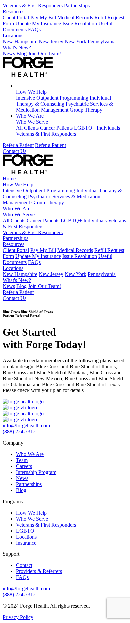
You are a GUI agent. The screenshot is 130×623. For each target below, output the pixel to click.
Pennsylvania (102, 41)
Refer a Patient (18, 145)
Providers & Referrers (39, 571)
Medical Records (75, 17)
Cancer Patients (56, 128)
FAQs (34, 29)
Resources (13, 11)
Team (22, 460)
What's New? (17, 47)
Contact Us (14, 151)
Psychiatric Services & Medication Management (64, 107)
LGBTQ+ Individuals (97, 128)
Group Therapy (86, 110)
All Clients (27, 128)
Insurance (26, 542)
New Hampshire (20, 41)
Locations (13, 35)
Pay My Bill (43, 17)
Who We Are (30, 116)
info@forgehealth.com (26, 425)
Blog (21, 53)
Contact (24, 565)
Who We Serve (32, 122)
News (9, 53)
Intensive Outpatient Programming (52, 98)
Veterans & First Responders (33, 5)
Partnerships (77, 5)
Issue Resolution (79, 23)
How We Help (31, 92)
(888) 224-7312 (19, 431)
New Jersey (51, 41)
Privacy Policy (18, 617)
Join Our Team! (44, 53)
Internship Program (36, 472)
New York (75, 41)
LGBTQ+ (26, 531)
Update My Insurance (38, 23)
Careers (24, 466)
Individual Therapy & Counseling (63, 101)
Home (9, 178)
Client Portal (16, 17)
